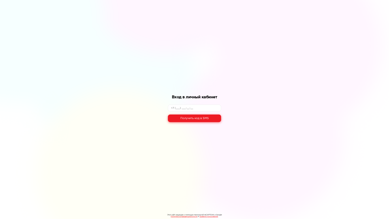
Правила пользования (208, 216)
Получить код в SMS (194, 118)
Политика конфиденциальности (184, 216)
